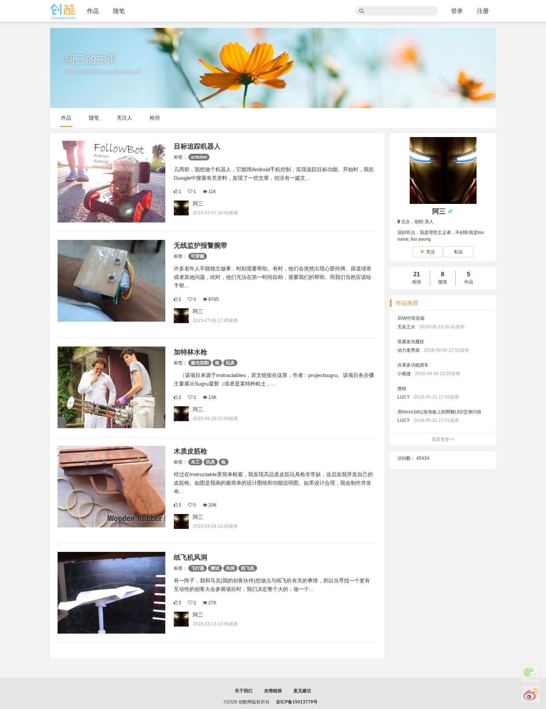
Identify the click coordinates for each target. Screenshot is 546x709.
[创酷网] (63, 11)
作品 (93, 11)
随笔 (119, 11)
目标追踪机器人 (197, 146)
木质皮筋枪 (190, 451)
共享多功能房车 (413, 365)
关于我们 (244, 690)
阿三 (198, 203)
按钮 (401, 388)
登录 (457, 11)
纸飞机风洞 (190, 557)
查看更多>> (443, 439)
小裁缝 (404, 373)
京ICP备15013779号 (297, 702)
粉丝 (155, 118)
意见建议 (302, 690)
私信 (458, 251)
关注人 (124, 118)
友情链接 (273, 690)
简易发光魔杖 (410, 341)
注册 (483, 11)
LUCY (403, 397)
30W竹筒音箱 (411, 318)
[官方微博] (530, 693)
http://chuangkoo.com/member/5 (103, 72)
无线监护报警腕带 (200, 245)
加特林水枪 (190, 352)
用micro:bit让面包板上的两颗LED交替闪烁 (439, 411)
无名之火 (406, 326)
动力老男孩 (408, 350)
